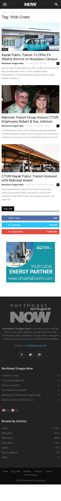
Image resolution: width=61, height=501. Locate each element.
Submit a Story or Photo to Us (18, 399)
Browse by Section (14, 421)
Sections (38, 471)
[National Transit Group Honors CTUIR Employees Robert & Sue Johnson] (30, 99)
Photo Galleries (10, 452)
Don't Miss (7, 171)
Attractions (7, 437)
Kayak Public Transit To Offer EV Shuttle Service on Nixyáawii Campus (30, 57)
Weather (27, 471)
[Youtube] (39, 355)
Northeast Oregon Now (12, 63)
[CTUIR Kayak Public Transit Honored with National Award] (30, 158)
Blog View (15, 471)
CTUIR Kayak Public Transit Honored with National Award (29, 178)
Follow (53, 225)
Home (4, 12)
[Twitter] (30, 355)
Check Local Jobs (11, 385)
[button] (56, 4)
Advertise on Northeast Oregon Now (21, 394)
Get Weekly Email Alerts (14, 390)
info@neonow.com (37, 345)
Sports (5, 447)
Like (55, 218)
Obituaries (7, 433)
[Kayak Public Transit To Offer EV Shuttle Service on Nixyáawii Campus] (30, 37)
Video (4, 457)
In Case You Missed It (13, 380)
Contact (48, 471)
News (5, 49)
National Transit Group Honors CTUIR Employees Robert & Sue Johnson (30, 119)
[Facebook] (22, 355)
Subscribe (52, 231)
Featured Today (10, 375)
